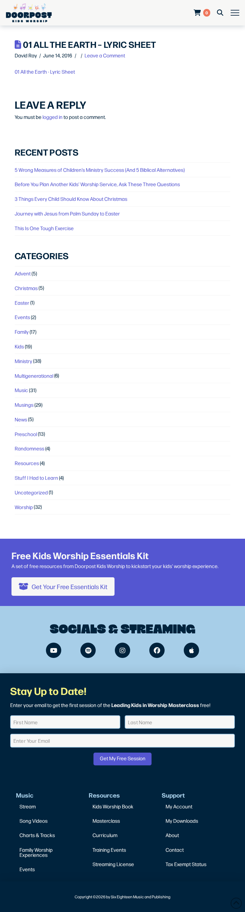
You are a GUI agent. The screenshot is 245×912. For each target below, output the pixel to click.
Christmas (26, 288)
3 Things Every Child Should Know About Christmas (71, 198)
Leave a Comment (105, 55)
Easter (22, 302)
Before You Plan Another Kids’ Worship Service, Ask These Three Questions (97, 184)
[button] (235, 13)
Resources (27, 463)
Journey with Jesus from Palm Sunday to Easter (67, 213)
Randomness (29, 448)
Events (22, 317)
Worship (24, 507)
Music (21, 390)
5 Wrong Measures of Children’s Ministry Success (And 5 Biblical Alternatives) (100, 169)
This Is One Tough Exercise (44, 228)
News (21, 419)
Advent (23, 273)
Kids (19, 346)
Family (22, 331)
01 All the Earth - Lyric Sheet (45, 71)
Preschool (26, 434)
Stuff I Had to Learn (36, 477)
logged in (52, 116)
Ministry (23, 361)
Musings (24, 404)
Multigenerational (34, 375)
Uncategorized (31, 492)
